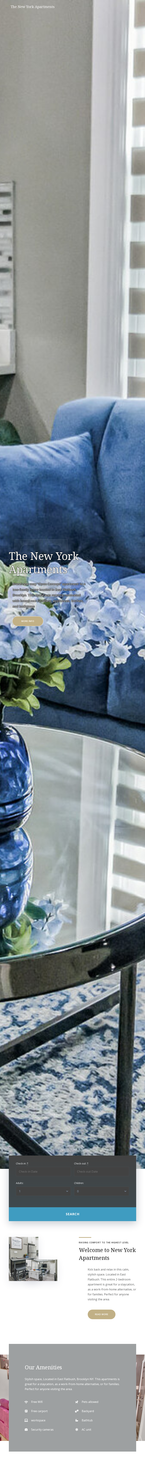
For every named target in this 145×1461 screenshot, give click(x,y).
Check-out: (81, 1163)
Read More (101, 1314)
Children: (79, 1183)
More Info (32, 622)
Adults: (20, 1183)
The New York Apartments (33, 7)
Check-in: (22, 1163)
